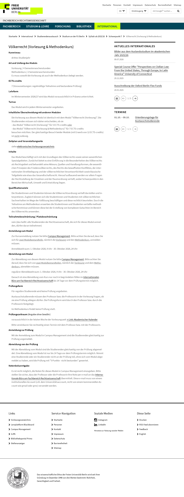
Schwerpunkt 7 (115, 36)
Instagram (102, 419)
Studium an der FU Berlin (73, 36)
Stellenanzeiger (18, 443)
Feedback (143, 429)
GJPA (13, 434)
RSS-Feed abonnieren (148, 424)
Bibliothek (84, 26)
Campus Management (59, 236)
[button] (121, 11)
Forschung (63, 26)
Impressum (138, 5)
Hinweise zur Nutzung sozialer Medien (108, 430)
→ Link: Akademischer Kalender (82, 319)
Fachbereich (11, 26)
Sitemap (177, 5)
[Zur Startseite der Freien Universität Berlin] (24, 9)
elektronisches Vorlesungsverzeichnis (35, 146)
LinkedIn (102, 424)
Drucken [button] (143, 419)
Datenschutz (150, 5)
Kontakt (127, 5)
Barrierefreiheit (164, 5)
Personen (117, 5)
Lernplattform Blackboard (22, 424)
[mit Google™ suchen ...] (178, 11)
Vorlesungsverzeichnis (21, 419)
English (142, 434)
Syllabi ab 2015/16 (97, 36)
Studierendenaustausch (47, 36)
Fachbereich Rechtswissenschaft (24, 20)
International (107, 26)
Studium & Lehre (37, 26)
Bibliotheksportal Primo (21, 438)
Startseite (106, 5)
